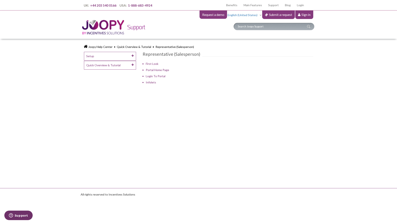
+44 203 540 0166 (103, 5)
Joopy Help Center (100, 47)
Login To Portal (155, 76)
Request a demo (213, 15)
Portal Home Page (157, 70)
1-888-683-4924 (139, 5)
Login (300, 5)
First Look (152, 63)
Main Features (253, 5)
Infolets (151, 82)
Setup (90, 56)
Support (273, 5)
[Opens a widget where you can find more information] (18, 216)
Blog (288, 5)
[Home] (115, 23)
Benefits (233, 5)
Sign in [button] (306, 15)
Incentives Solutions (122, 194)
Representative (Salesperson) (174, 47)
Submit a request (280, 15)
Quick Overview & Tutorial (134, 47)
